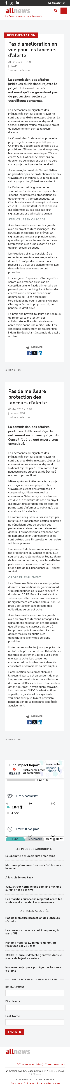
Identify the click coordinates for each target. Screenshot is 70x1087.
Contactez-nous (55, 1064)
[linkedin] (40, 352)
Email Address (15, 986)
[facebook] (29, 352)
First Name (12, 1001)
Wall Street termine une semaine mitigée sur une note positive (33, 888)
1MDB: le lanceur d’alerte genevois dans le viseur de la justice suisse (33, 956)
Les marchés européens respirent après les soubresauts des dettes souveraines (33, 900)
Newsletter (58, 2)
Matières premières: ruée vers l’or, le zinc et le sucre (34, 867)
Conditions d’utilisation (23, 1083)
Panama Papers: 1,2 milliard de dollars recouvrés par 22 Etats (31, 944)
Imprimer (37, 347)
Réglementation (21, 35)
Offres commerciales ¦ (30, 1064)
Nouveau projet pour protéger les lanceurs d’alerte (33, 969)
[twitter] (34, 352)
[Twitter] (11, 3)
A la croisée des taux (19, 877)
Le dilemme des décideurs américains (30, 856)
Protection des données (48, 1083)
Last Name (12, 1016)
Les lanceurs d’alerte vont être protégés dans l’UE (32, 932)
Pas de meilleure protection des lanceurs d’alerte (32, 919)
